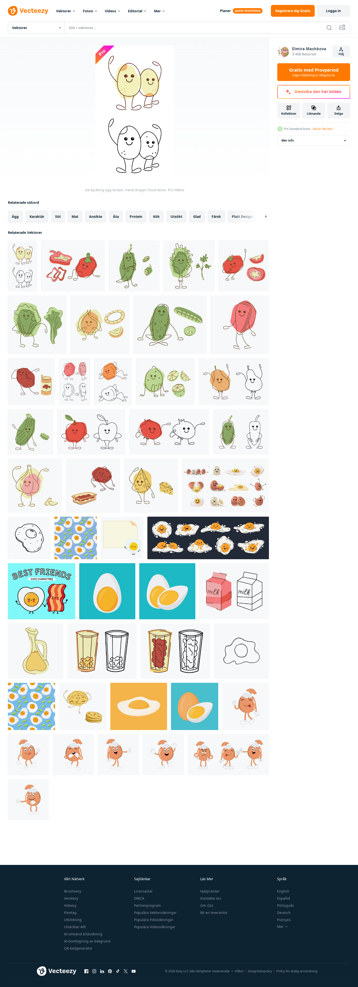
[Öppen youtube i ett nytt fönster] (134, 971)
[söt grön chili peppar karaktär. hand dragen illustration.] (241, 432)
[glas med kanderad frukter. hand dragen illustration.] (102, 651)
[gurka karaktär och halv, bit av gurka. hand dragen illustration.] (170, 324)
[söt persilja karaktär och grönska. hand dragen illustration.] (189, 265)
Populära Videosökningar (154, 926)
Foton (88, 11)
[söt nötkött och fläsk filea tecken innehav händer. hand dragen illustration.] (74, 381)
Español (283, 898)
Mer (157, 11)
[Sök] (329, 28)
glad (197, 216)
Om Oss (206, 905)
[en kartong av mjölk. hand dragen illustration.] (234, 591)
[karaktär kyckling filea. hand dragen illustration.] (240, 324)
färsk (216, 216)
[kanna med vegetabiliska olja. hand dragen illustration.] (35, 651)
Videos (110, 11)
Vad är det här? (322, 129)
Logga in (333, 10)
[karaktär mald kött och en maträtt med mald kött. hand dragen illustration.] (93, 486)
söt (58, 216)
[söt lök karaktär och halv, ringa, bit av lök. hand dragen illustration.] (100, 324)
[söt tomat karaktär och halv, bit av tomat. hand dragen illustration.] (243, 265)
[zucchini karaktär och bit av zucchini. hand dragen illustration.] (30, 432)
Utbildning (73, 919)
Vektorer (63, 11)
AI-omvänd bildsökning (83, 934)
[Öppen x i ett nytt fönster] (126, 971)
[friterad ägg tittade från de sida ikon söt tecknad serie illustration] (138, 706)
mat (75, 216)
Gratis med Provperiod (314, 72)
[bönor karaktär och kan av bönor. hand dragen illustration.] (31, 381)
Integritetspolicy (260, 971)
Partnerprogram (147, 905)
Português (285, 905)
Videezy (70, 905)
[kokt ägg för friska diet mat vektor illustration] (194, 706)
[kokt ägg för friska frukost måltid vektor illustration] (167, 591)
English (283, 891)
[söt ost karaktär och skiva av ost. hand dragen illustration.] (151, 486)
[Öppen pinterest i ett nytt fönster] (110, 971)
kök (156, 216)
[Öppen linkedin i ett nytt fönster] (102, 971)
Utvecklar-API (75, 926)
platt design (242, 216)
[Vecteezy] (28, 11)
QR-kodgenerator (78, 948)
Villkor (239, 971)
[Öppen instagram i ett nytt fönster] (94, 971)
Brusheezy (72, 891)
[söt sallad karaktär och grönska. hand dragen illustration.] (37, 324)
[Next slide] (261, 217)
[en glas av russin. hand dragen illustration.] (175, 651)
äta (116, 216)
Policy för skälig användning (296, 971)
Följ (341, 54)
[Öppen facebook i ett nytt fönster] (86, 971)
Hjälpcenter (209, 891)
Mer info (287, 140)
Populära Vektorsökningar (155, 912)
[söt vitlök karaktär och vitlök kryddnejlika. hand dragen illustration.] (35, 486)
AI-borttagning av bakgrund (87, 941)
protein (136, 216)
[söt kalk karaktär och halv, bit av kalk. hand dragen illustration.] (165, 381)
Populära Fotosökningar (153, 919)
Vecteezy (71, 898)
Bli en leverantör (214, 912)
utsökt (176, 216)
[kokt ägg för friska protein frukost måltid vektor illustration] (107, 591)
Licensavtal (143, 891)
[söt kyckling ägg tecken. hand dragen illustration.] (22, 265)
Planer (225, 10)
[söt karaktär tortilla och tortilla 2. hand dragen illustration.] (82, 706)
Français (284, 919)
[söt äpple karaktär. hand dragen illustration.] (91, 432)
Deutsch (284, 912)
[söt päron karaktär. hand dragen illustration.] (234, 381)
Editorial (135, 11)
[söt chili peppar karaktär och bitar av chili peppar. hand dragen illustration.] (134, 265)
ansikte (95, 216)
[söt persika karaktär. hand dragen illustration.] (113, 381)
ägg (15, 216)
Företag (70, 912)
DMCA (139, 898)
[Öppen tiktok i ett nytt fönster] (118, 971)
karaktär (37, 216)
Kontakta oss (210, 898)
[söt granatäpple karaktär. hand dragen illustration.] (169, 432)
